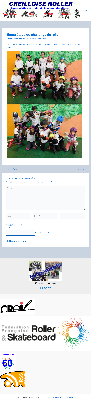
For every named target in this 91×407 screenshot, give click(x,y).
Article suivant (82, 169)
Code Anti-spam (41, 233)
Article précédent (9, 169)
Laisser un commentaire (16, 39)
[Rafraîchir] (21, 225)
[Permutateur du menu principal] (86, 10)
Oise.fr (45, 288)
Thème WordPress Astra (63, 397)
